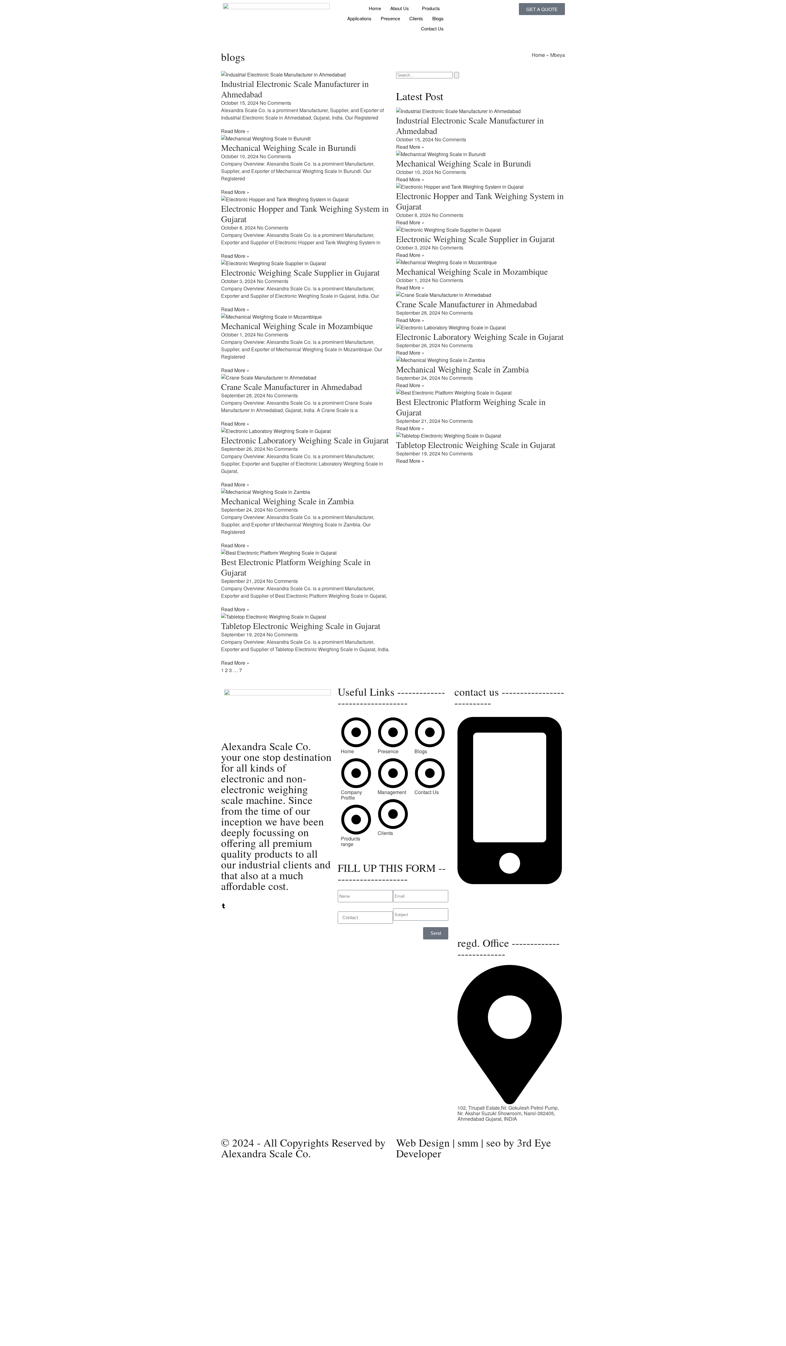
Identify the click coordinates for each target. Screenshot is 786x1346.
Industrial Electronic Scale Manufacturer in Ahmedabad (295, 89)
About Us (399, 8)
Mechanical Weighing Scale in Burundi (288, 147)
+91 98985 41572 (476, 898)
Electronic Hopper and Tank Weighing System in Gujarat (305, 214)
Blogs (438, 18)
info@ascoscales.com (481, 916)
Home (375, 8)
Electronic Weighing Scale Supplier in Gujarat (300, 272)
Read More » (235, 131)
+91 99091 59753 (476, 893)
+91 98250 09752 (476, 887)
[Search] (456, 75)
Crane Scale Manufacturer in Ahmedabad (291, 386)
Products (431, 8)
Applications (359, 18)
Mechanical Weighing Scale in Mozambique (297, 326)
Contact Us (432, 28)
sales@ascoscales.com (483, 922)
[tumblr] (223, 906)
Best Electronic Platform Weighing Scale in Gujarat (296, 567)
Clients (416, 18)
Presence (390, 18)
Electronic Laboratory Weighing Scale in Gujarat (305, 440)
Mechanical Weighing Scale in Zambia (287, 501)
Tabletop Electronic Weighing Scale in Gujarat (300, 626)
